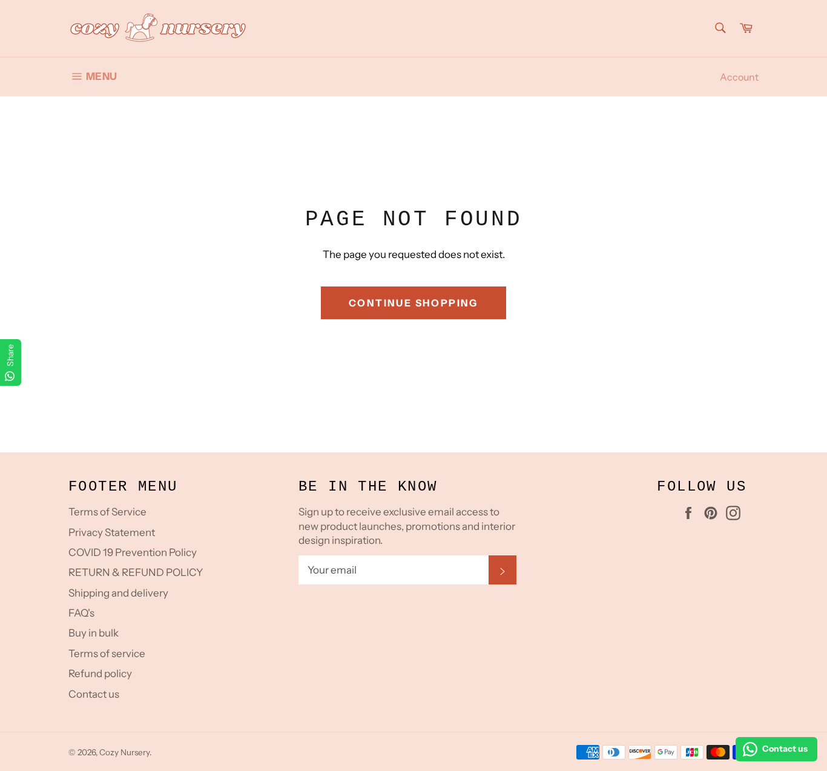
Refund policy (100, 673)
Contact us (93, 694)
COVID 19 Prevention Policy (132, 552)
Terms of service (106, 653)
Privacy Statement (111, 532)
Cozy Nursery (124, 752)
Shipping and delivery (118, 593)
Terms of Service (107, 512)
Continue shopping (413, 303)
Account (739, 77)
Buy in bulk (93, 633)
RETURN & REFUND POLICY (135, 572)
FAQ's (81, 613)
